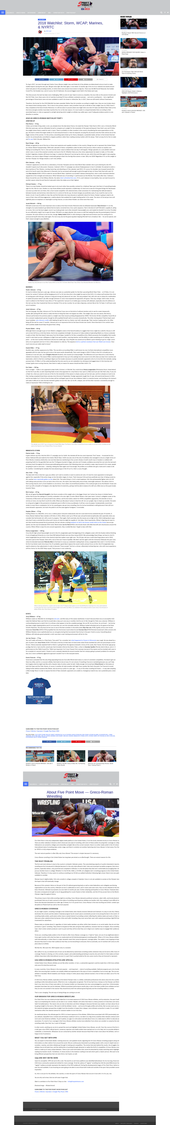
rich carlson (111, 736)
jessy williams (36, 736)
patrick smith (93, 736)
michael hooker (68, 736)
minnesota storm (79, 736)
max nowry (59, 736)
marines (53, 736)
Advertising (143, 1123)
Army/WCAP (42, 13)
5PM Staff (48, 31)
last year (57, 618)
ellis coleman (67, 734)
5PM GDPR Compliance (126, 1123)
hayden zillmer (93, 734)
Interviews (32, 13)
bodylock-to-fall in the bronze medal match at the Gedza (88, 522)
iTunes (28, 731)
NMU (49, 13)
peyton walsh (102, 736)
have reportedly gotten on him (43, 479)
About (117, 1123)
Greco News (20, 13)
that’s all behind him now (68, 178)
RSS (58, 731)
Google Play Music (50, 731)
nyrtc (86, 736)
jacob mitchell (103, 734)
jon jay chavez (45, 736)
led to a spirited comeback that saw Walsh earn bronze (93, 342)
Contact (136, 1123)
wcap (35, 737)
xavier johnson (42, 737)
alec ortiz (38, 734)
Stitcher (33, 731)
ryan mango (29, 737)
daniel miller (46, 734)
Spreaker (40, 731)
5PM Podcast (71, 13)
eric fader (85, 734)
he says (31, 139)
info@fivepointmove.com (76, 1081)
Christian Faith (58, 13)
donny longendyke (56, 734)
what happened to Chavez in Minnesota (83, 640)
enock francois (77, 734)
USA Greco (10, 13)
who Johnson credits (42, 320)
